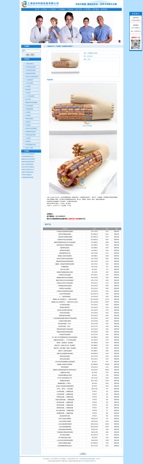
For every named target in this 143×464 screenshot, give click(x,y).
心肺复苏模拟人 (30, 63)
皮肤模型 (28, 122)
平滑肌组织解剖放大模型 (65, 375)
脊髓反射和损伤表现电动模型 (65, 332)
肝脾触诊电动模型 (65, 380)
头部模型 (28, 112)
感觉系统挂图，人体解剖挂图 (65, 408)
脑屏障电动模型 (64, 247)
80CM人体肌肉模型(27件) (64, 378)
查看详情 (116, 231)
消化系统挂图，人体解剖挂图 (65, 394)
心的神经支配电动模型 (65, 321)
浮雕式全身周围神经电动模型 (65, 353)
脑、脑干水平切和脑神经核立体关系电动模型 (64, 337)
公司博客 (87, 9)
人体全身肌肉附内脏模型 (65, 424)
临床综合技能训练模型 (32, 76)
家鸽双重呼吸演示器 (64, 253)
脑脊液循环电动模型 (64, 315)
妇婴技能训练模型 (31, 73)
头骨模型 (28, 86)
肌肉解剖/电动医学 (31, 131)
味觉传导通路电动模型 (65, 443)
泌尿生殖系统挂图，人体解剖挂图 (64, 399)
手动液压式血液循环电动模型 (65, 231)
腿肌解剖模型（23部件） (65, 383)
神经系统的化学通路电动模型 (65, 245)
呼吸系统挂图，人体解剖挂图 (65, 397)
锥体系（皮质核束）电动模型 (65, 342)
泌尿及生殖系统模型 (31, 128)
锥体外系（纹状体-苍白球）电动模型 (65, 345)
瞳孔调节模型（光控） (65, 326)
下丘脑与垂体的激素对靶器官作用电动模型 (65, 318)
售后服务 (96, 9)
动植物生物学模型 (31, 135)
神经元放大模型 (64, 269)
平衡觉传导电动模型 (64, 334)
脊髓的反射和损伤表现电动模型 (65, 261)
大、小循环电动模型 (64, 296)
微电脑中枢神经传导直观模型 (65, 277)
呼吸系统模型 (29, 118)
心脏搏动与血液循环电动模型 (65, 291)
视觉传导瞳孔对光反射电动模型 (65, 280)
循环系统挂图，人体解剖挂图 (65, 402)
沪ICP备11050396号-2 (89, 461)
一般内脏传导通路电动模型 (64, 237)
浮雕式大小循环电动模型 (65, 351)
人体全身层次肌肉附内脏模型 (65, 440)
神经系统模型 (65, 367)
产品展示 (53, 9)
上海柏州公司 (50, 46)
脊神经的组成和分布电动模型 (65, 329)
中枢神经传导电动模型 (65, 275)
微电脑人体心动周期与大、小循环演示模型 (65, 299)
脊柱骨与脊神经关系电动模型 (65, 258)
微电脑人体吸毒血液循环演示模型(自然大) (65, 370)
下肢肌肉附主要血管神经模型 (65, 432)
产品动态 (70, 9)
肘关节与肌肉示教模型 (65, 418)
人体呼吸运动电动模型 (65, 288)
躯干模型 (28, 99)
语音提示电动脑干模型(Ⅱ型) (64, 310)
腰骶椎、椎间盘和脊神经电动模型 (64, 264)
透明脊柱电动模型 (65, 250)
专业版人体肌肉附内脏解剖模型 (65, 386)
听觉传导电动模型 (65, 313)
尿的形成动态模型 (65, 356)
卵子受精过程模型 (65, 435)
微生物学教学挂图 (65, 416)
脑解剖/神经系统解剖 (31, 102)
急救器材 (28, 141)
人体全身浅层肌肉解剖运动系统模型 (65, 361)
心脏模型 (28, 115)
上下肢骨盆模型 (30, 96)
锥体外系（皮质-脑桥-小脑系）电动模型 (65, 348)
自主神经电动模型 (65, 304)
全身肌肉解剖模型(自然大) (64, 445)
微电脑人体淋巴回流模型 (65, 256)
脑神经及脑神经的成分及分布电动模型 (64, 242)
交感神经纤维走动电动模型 (64, 239)
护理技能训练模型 (31, 67)
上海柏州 (28, 138)
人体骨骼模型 (29, 80)
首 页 (37, 9)
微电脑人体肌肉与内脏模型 (64, 364)
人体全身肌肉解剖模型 (65, 426)
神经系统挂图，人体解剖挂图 (65, 405)
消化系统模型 (29, 106)
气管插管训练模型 (31, 70)
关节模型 (28, 93)
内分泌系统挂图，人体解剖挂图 (65, 410)
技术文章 (78, 9)
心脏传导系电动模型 (64, 294)
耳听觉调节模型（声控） (65, 323)
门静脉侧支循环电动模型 (65, 285)
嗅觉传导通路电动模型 (65, 234)
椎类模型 (28, 89)
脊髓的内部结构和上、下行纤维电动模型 (64, 340)
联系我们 (104, 9)
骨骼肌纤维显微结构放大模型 (65, 272)
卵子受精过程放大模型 (65, 437)
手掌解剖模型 (65, 266)
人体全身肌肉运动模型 (65, 421)
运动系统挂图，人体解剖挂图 (65, 391)
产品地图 (61, 9)
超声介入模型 (29, 148)
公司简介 (44, 9)
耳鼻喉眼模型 (29, 109)
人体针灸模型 (29, 83)
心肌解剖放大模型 (65, 372)
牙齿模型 (28, 125)
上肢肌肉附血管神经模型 (65, 429)
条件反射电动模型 (65, 359)
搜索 (27, 55)
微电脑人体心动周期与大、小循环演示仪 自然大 (64, 302)
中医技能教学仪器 (31, 144)
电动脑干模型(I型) (65, 307)
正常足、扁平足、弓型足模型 (65, 389)
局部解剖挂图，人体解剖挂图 (65, 413)
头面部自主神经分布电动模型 (65, 283)
